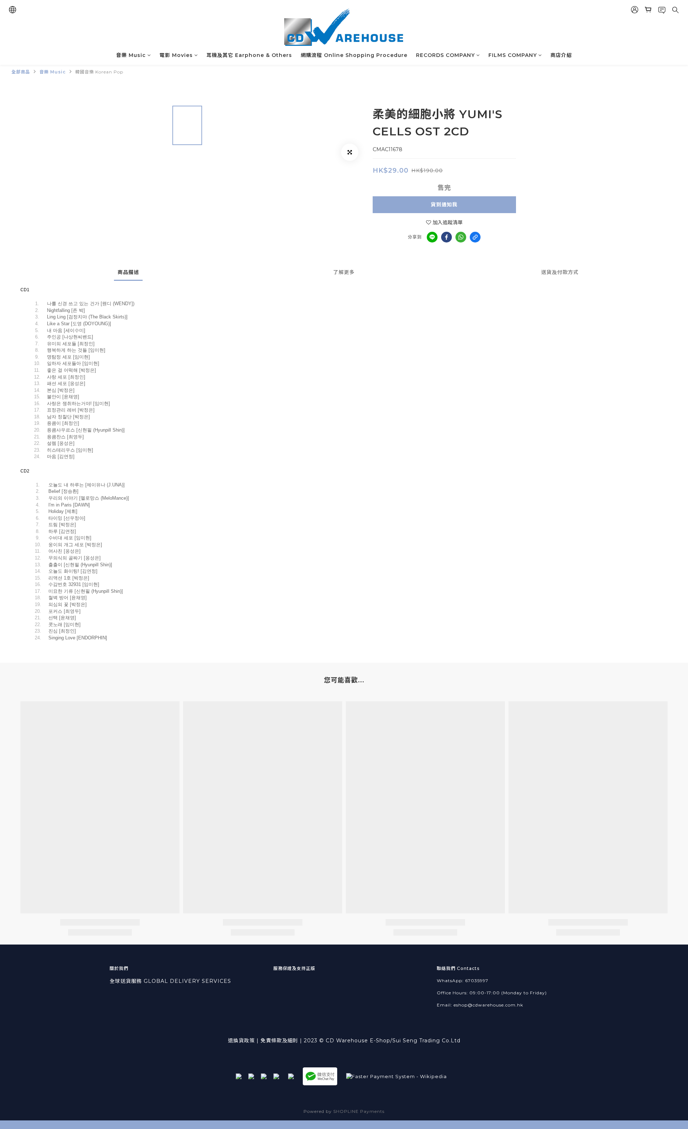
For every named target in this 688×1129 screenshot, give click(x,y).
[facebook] (446, 237)
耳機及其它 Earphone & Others (249, 55)
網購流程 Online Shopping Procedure (354, 55)
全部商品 (20, 72)
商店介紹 (561, 55)
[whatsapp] (460, 237)
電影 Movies (176, 55)
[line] (432, 237)
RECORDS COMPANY (445, 55)
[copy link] (475, 237)
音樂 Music (131, 55)
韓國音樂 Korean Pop (99, 72)
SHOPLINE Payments (358, 1111)
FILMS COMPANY (512, 55)
